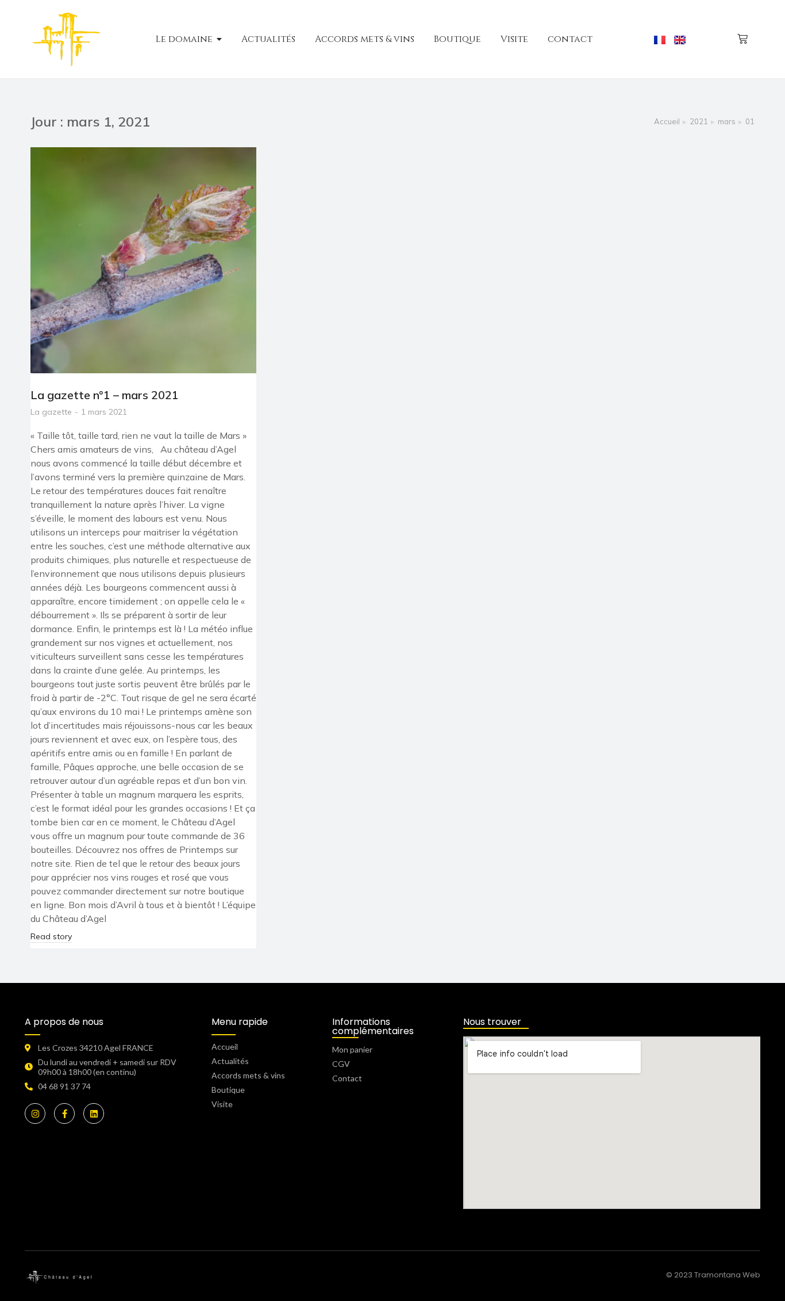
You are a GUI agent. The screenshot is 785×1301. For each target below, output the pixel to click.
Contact (347, 1078)
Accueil (224, 1046)
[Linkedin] (93, 1113)
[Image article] (143, 260)
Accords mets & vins (248, 1075)
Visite (222, 1104)
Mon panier (352, 1049)
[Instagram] (35, 1113)
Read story (51, 936)
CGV (341, 1064)
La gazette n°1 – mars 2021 (104, 395)
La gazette (51, 412)
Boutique (228, 1090)
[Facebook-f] (64, 1113)
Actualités (230, 1061)
